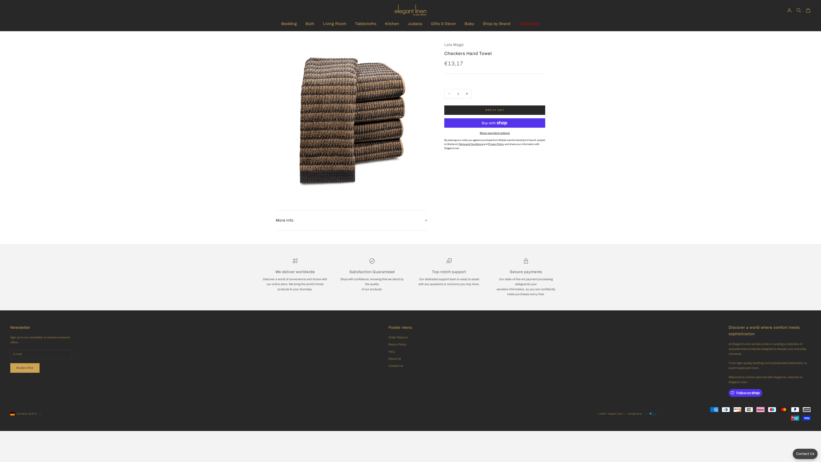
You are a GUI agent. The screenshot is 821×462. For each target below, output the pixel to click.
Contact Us (395, 365)
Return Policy (397, 344)
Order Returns (398, 337)
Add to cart (494, 109)
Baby (469, 24)
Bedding (289, 24)
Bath (310, 24)
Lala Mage (454, 45)
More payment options (495, 133)
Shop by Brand (497, 24)
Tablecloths (366, 24)
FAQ (391, 351)
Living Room (334, 24)
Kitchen (392, 24)
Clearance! (529, 24)
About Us (394, 358)
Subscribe (24, 367)
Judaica (415, 24)
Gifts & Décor (443, 24)
